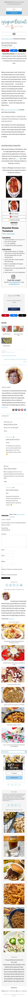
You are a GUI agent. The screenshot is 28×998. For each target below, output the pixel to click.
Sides (11, 39)
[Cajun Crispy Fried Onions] (14, 904)
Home (2, 39)
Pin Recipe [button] (15, 216)
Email (3, 555)
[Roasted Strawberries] (6, 329)
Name (3, 550)
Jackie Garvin (11, 234)
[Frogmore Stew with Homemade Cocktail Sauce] (12, 639)
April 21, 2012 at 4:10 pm (12, 490)
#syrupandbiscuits (14, 284)
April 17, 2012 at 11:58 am (10, 468)
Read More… (11, 800)
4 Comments (14, 47)
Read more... (5, 407)
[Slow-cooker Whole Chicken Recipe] (14, 832)
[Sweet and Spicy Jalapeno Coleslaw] (14, 952)
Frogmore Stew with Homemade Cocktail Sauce (14, 642)
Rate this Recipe (15, 220)
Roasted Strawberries (6, 334)
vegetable (13, 352)
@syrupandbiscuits (14, 282)
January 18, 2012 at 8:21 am (13, 439)
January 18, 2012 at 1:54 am (10, 424)
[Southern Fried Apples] (12, 722)
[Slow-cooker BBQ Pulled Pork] (14, 880)
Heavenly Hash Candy (14, 684)
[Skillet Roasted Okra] (6, 341)
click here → (11, 619)
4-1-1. (17, 159)
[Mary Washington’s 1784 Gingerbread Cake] (12, 660)
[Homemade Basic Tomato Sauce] (18, 329)
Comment (4, 534)
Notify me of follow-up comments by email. (11, 569)
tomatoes (10, 352)
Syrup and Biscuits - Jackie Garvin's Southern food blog (14, 23)
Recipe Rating (4, 528)
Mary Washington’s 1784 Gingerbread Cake (14, 663)
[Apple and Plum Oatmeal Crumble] (12, 702)
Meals (7, 39)
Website (3, 561)
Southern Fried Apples (14, 725)
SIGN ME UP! (14, 12)
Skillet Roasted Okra (6, 345)
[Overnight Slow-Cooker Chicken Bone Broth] (14, 856)
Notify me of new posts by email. (9, 574)
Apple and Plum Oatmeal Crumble (14, 704)
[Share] (14, 50)
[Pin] (5, 50)
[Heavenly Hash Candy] (12, 682)
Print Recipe (15, 213)
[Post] (22, 50)
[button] (11, 222)
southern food (7, 352)
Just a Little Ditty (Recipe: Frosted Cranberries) (14, 745)
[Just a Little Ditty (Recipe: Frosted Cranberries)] (12, 742)
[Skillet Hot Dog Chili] (14, 928)
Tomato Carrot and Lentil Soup (10, 110)
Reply (5, 430)
